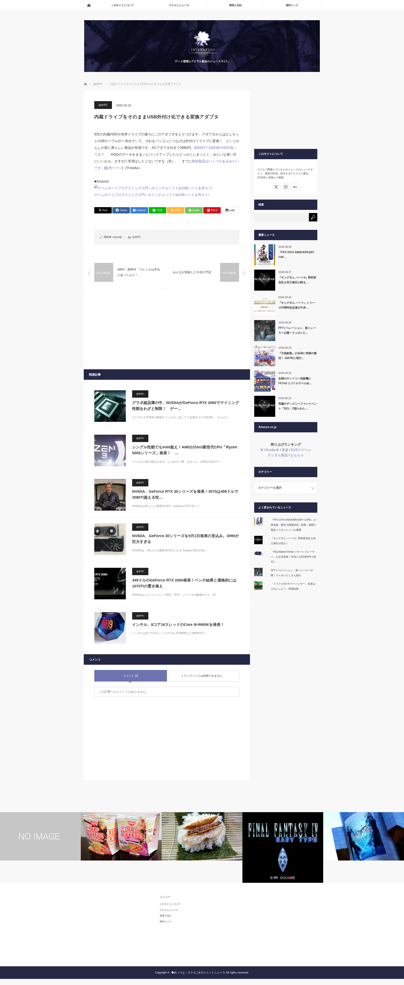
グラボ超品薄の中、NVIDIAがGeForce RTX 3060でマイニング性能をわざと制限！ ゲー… (185, 406)
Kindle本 (272, 450)
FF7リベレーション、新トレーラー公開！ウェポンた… (297, 330)
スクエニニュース (179, 5)
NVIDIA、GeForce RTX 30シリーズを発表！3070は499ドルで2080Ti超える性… (185, 494)
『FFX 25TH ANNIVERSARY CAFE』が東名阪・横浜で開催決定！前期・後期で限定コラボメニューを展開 (293, 524)
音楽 (285, 450)
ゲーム (306, 450)
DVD (294, 450)
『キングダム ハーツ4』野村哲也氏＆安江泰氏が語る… (297, 280)
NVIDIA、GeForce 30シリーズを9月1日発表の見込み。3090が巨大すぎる (185, 539)
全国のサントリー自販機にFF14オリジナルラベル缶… (295, 381)
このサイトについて (122, 5)
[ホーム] (89, 5)
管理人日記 (235, 5)
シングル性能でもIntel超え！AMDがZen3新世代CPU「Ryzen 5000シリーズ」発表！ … (184, 450)
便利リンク (292, 5)
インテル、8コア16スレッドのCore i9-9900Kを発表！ (178, 624)
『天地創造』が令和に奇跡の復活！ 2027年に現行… (297, 356)
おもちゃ (297, 455)
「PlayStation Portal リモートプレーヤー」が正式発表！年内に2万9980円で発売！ (293, 556)
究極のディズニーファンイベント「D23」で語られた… (297, 406)
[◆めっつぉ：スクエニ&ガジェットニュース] (202, 71)
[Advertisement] (166, 329)
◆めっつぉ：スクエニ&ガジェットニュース (198, 972)
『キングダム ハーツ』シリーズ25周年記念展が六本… (296, 305)
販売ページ (113, 168)
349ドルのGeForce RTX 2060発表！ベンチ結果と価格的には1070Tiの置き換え (184, 583)
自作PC (103, 105)
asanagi (117, 237)
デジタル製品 (278, 455)
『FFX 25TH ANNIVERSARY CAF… (296, 255)
